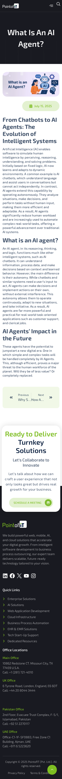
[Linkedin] (5, 575)
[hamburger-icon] (51, 6)
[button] (58, 5)
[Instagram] (33, 575)
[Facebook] (12, 575)
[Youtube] (26, 575)
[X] (19, 575)
